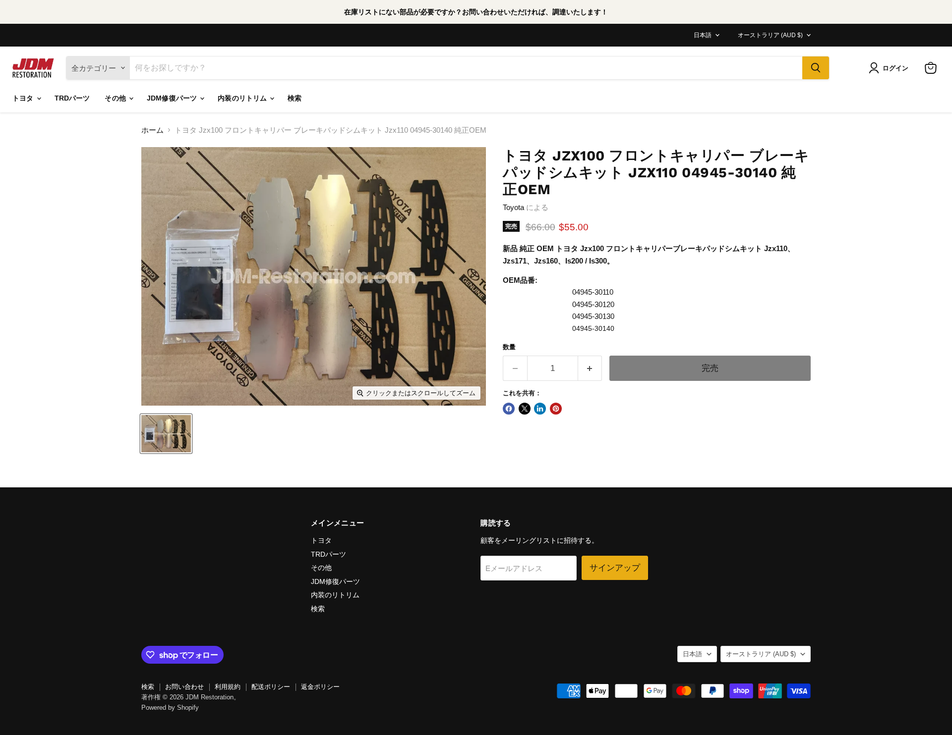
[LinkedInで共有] (540, 409)
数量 (509, 347)
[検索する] (815, 67)
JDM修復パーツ (173, 98)
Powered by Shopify (170, 707)
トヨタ (24, 98)
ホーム (152, 130)
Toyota (513, 207)
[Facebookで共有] (509, 409)
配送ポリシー (270, 686)
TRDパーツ (72, 98)
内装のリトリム (243, 98)
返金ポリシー (320, 686)
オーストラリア (770, 35)
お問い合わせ (184, 686)
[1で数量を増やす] (590, 368)
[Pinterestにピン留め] (556, 409)
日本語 (703, 35)
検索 (294, 98)
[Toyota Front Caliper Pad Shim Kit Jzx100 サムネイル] (166, 433)
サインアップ (615, 568)
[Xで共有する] (525, 409)
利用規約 (227, 686)
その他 (116, 98)
